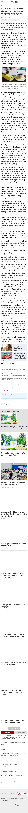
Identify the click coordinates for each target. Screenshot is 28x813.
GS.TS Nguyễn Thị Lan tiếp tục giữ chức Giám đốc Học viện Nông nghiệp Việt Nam (14, 514)
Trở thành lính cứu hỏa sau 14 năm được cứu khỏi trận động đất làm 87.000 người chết (13, 357)
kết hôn (3, 387)
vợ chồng (10, 387)
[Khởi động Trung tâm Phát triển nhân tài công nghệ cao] (14, 471)
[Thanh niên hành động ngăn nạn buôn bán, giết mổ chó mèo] (14, 709)
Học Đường (4, 548)
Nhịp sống (4, 667)
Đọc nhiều (7, 732)
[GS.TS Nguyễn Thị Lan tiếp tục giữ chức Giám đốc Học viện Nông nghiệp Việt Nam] (14, 501)
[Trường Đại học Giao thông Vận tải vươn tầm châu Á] (9, 418)
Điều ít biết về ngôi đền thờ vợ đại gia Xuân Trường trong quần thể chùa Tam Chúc (12, 776)
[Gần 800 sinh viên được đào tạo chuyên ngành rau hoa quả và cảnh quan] (14, 679)
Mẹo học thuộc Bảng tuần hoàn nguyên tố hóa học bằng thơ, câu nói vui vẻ (13, 770)
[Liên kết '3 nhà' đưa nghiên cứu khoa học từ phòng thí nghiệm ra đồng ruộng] (14, 562)
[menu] (2, 1)
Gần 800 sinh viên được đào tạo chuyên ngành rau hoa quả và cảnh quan (13, 692)
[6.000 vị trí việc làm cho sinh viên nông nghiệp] (14, 593)
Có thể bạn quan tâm (10, 411)
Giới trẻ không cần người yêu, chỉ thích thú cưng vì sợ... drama (20, 347)
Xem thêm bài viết (14, 728)
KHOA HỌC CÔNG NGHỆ (7, 487)
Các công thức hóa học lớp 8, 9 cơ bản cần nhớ (13, 781)
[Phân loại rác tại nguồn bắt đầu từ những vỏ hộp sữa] (14, 651)
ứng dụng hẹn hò (17, 384)
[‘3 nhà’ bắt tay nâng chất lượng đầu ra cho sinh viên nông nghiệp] (14, 623)
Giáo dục (4, 457)
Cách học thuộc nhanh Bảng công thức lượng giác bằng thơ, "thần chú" (13, 754)
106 (3, 782)
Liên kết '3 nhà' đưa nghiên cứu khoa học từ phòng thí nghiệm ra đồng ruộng (13, 575)
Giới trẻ (5, 5)
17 (17, 755)
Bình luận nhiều (20, 732)
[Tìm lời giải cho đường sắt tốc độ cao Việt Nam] (14, 532)
